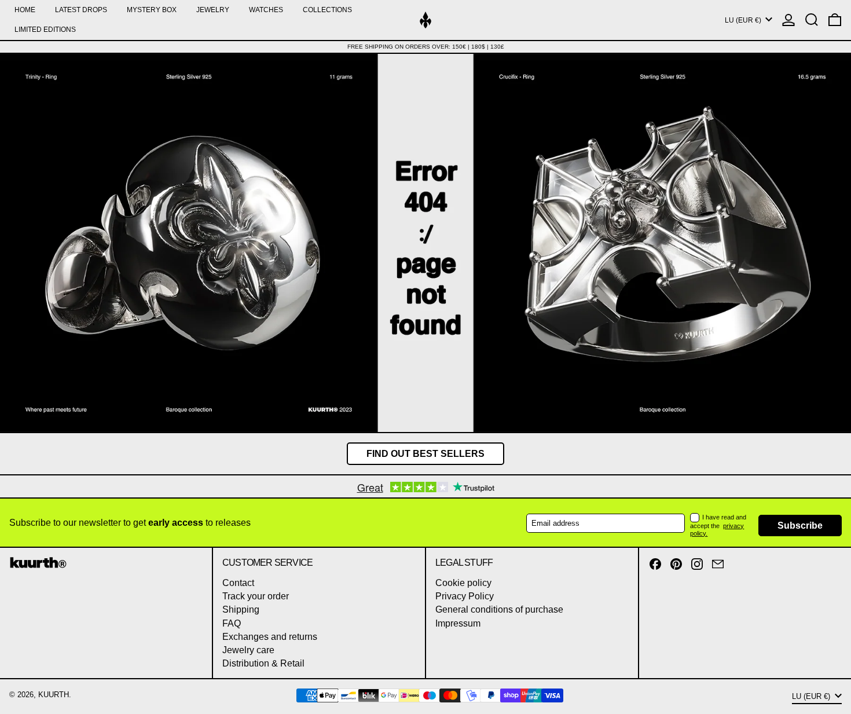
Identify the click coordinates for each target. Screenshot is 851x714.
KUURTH (53, 694)
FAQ (231, 623)
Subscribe (800, 525)
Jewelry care (248, 650)
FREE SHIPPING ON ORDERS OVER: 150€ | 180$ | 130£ (425, 46)
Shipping (240, 609)
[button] (812, 20)
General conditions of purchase (499, 609)
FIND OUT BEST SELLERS (425, 454)
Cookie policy (463, 583)
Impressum (457, 623)
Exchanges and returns (269, 637)
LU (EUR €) (744, 20)
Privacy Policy (464, 596)
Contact (238, 583)
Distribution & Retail (263, 663)
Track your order (255, 596)
